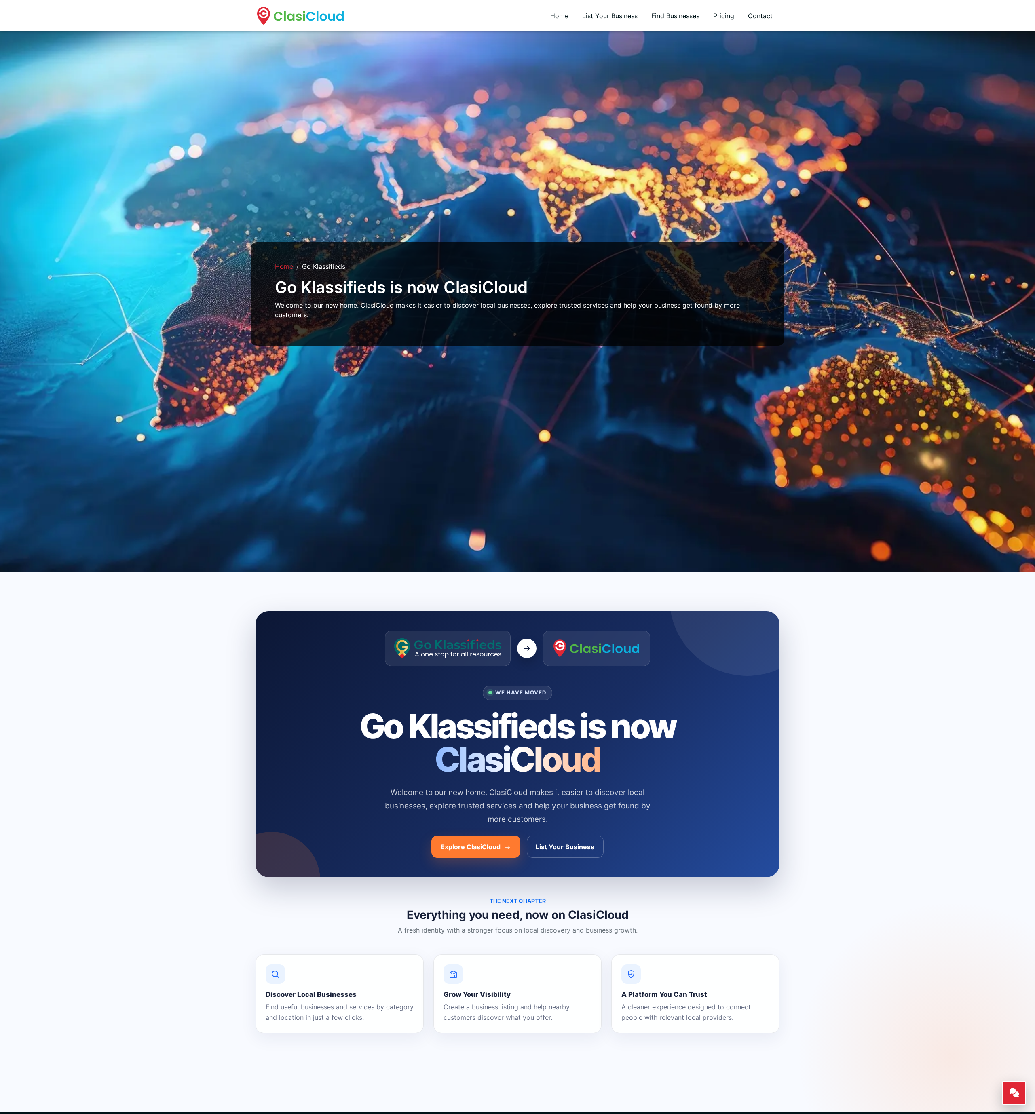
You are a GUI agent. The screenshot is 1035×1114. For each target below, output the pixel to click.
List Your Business (610, 16)
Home (559, 16)
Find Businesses (675, 16)
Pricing (723, 16)
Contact (760, 16)
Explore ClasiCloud (471, 847)
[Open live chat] (1014, 1093)
